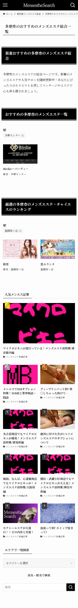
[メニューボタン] (5, 5)
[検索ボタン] (73, 5)
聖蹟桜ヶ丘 (13, 230)
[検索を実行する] (70, 587)
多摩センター (14, 135)
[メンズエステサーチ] (39, 5)
